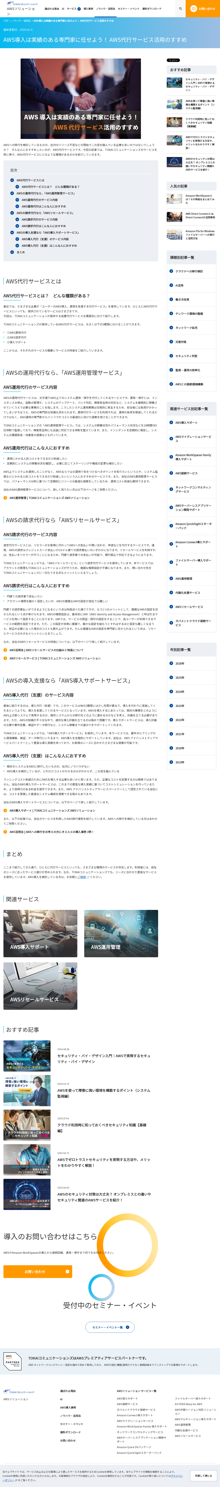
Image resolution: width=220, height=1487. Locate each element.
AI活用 (179, 285)
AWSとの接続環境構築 (189, 384)
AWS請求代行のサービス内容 (40, 219)
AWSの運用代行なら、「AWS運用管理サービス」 (46, 193)
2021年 (179, 734)
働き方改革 (182, 299)
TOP (5, 20)
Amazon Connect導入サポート (193, 544)
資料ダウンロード (70, 1432)
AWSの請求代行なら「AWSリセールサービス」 (46, 213)
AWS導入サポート (186, 422)
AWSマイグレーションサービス (193, 439)
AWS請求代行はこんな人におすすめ (44, 226)
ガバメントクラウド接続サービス (193, 623)
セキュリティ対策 (186, 356)
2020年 (179, 748)
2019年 (179, 762)
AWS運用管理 (183, 578)
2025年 (179, 677)
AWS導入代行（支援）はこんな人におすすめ (49, 245)
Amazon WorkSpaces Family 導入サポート (193, 457)
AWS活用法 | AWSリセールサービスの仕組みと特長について (47, 650)
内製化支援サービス (187, 593)
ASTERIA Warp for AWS (188, 1404)
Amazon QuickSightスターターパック (193, 526)
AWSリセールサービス (189, 607)
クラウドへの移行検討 (189, 271)
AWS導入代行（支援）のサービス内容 (45, 239)
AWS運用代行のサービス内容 (40, 200)
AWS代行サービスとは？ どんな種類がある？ (51, 187)
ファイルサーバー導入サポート (193, 562)
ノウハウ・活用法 (21, 20)
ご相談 (82, 877)
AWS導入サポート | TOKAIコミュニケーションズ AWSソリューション (52, 810)
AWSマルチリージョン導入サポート (195, 1419)
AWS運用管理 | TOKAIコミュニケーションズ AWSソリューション (50, 498)
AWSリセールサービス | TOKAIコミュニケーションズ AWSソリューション (55, 658)
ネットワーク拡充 (186, 328)
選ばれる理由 (68, 1391)
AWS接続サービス (186, 473)
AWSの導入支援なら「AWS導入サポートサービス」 (48, 232)
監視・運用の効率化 (187, 370)
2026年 (179, 663)
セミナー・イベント (71, 1424)
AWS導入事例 (68, 1407)
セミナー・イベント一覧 (107, 1327)
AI (61, 1399)
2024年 (179, 692)
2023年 (179, 706)
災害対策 (180, 342)
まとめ (21, 252)
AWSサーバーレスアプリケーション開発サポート (193, 507)
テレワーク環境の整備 (189, 313)
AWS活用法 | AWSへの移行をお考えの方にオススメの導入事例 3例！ (52, 832)
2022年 (179, 720)
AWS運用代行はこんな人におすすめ (44, 206)
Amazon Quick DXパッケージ (134, 1447)
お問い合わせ (68, 1440)
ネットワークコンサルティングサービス (193, 489)
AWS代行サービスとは (30, 180)
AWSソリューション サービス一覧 (136, 1391)
